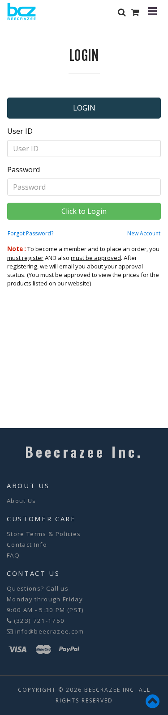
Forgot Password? (30, 233)
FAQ (13, 555)
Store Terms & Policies (44, 534)
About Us (21, 501)
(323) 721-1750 (39, 621)
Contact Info (27, 545)
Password (23, 169)
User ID (20, 131)
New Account (143, 233)
